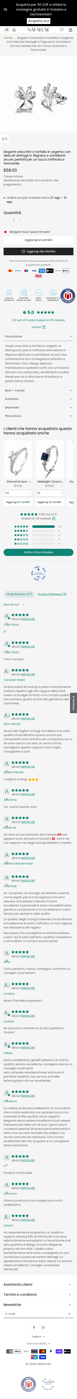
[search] (14, 29)
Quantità (12, 212)
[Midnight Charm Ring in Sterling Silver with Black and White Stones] (49, 459)
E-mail (10, 1314)
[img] (38, 514)
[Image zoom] (38, 93)
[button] (38, 240)
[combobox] (18, 493)
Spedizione (12, 180)
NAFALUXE (28, 619)
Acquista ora (38, 21)
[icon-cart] (69, 29)
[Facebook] (34, 1327)
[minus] (7, 221)
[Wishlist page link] (61, 30)
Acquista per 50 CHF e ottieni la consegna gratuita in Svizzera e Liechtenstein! (41, 9)
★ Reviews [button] (74, 703)
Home (8, 38)
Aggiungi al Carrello (18, 502)
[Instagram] (43, 1327)
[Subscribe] (69, 1314)
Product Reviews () (52, 594)
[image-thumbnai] (4, 138)
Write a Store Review (38, 552)
